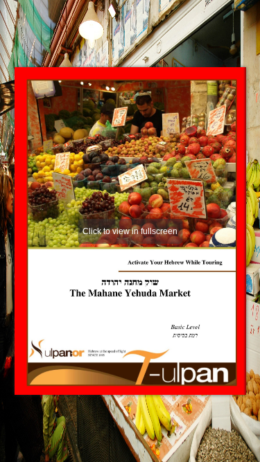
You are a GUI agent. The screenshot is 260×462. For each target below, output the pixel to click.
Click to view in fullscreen (130, 231)
